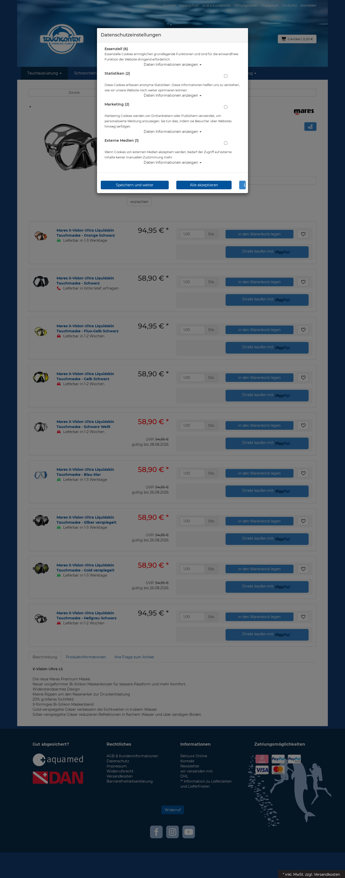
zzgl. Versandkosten (322, 874)
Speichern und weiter (135, 185)
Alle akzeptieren (204, 185)
